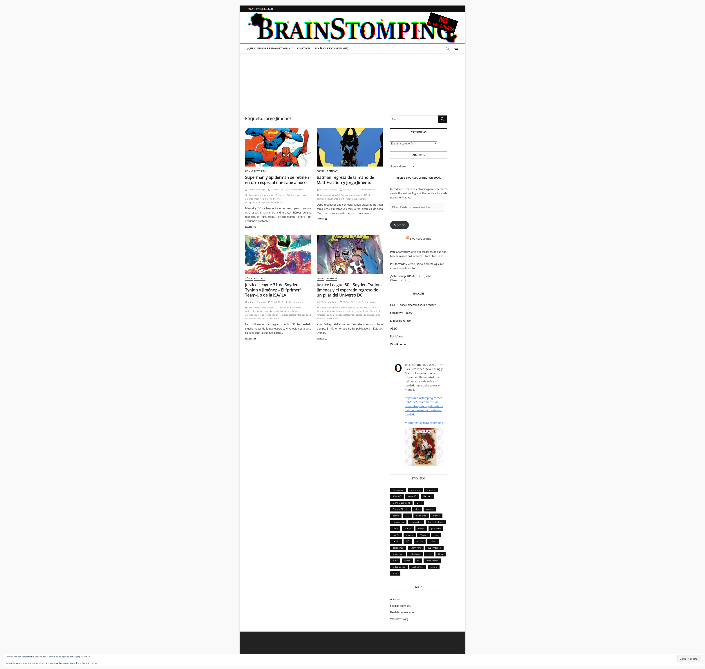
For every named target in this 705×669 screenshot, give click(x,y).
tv (418, 560)
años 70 (336, 195)
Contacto (304, 48)
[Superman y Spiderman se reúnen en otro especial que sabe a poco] (278, 147)
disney (436, 515)
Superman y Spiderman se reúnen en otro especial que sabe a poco (277, 179)
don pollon (416, 521)
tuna (395, 560)
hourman (257, 311)
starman (262, 318)
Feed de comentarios (402, 612)
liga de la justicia (280, 314)
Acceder (395, 599)
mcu (436, 534)
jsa (255, 314)
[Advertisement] (352, 80)
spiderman (254, 202)
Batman (344, 195)
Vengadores (432, 560)
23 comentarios (296, 302)
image (421, 528)
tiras (440, 554)
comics (270, 195)
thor (429, 554)
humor (408, 528)
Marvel (268, 198)
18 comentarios (368, 302)
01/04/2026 (277, 189)
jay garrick (285, 311)
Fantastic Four (435, 521)
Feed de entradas (400, 605)
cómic (263, 195)
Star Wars (416, 547)
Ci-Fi (419, 502)
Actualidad (254, 195)
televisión (415, 554)
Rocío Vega (397, 336)
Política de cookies (88, 663)
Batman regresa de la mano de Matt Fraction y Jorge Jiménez (345, 179)
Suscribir (399, 225)
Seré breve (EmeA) (401, 312)
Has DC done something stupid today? (413, 304)
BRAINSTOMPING (420, 238)
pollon (433, 541)
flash (292, 307)
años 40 (336, 307)
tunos (407, 560)
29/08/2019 (348, 302)
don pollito (398, 521)
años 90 (412, 496)
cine (417, 509)
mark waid (259, 198)
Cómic (249, 171)
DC (288, 195)
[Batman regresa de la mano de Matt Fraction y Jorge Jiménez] (350, 147)
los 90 (396, 534)
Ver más (253, 227)
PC (407, 541)
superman (279, 202)
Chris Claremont (401, 502)
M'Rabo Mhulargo (256, 189)
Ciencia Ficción (400, 509)
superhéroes (267, 202)
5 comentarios (295, 189)
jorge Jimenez (331, 198)
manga (409, 534)
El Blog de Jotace (400, 320)
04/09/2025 (348, 189)
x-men (434, 566)
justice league (264, 314)
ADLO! (394, 328)
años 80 (397, 496)
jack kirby (436, 528)
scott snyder (295, 314)
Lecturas (259, 171)
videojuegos (399, 566)
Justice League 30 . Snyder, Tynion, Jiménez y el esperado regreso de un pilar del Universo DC (349, 290)
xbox (395, 573)
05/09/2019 (277, 302)
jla (293, 311)
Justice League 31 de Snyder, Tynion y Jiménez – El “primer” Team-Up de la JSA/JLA (273, 290)
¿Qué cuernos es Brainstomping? (270, 48)
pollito (419, 541)
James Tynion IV (271, 311)
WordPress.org (399, 344)
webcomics (418, 566)
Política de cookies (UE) (331, 48)
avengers (415, 489)
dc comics (296, 195)
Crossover (280, 195)
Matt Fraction (346, 198)
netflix (396, 541)
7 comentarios (367, 189)
